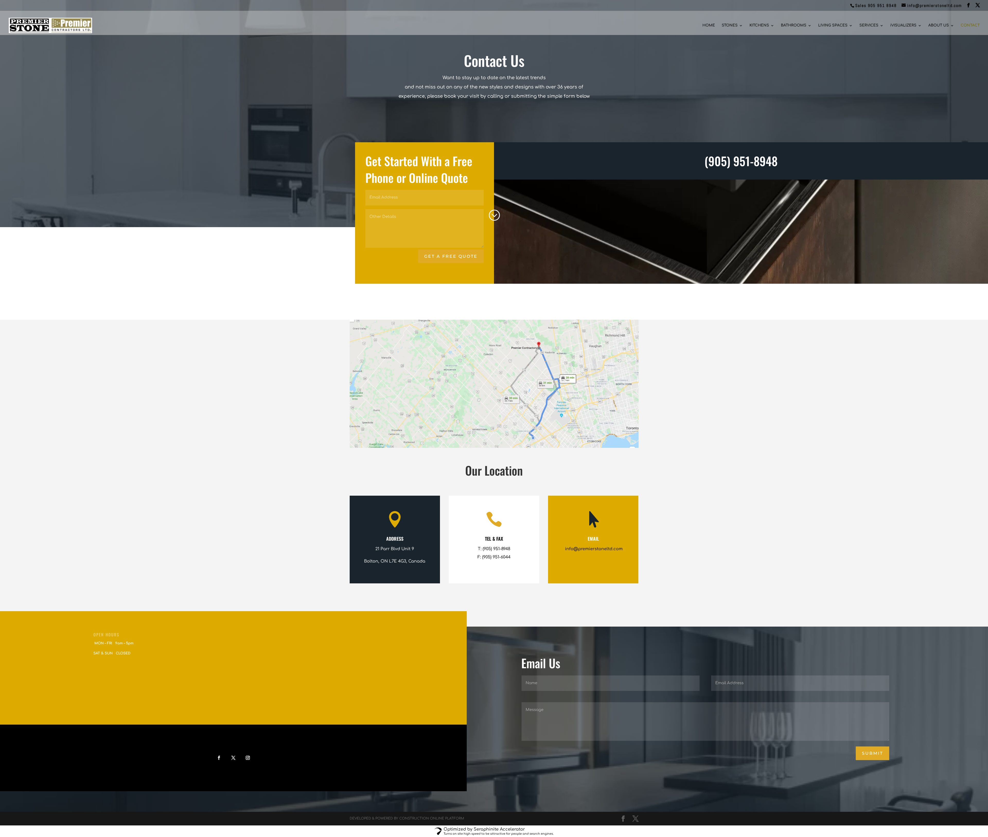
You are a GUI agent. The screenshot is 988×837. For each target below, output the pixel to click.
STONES (730, 25)
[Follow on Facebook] (219, 758)
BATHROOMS (793, 25)
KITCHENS (759, 25)
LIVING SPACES (833, 25)
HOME (708, 25)
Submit (872, 753)
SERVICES (868, 25)
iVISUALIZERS (903, 25)
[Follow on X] (233, 758)
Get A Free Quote (451, 256)
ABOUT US (938, 25)
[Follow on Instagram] (248, 758)
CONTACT (970, 25)
